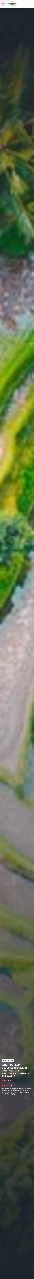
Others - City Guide (8, 1060)
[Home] (12, 3)
